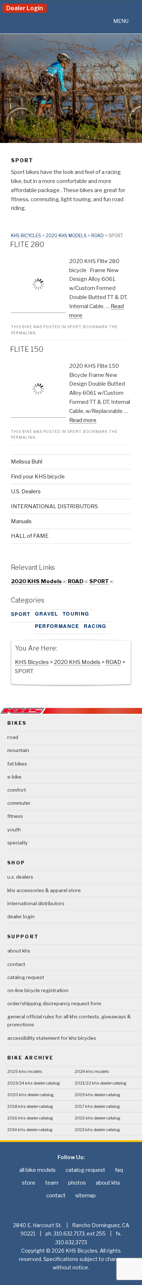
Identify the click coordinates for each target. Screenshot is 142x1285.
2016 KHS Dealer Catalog (30, 1118)
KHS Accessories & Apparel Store (44, 890)
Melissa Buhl (26, 461)
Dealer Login (24, 8)
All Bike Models (37, 1170)
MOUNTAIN (18, 750)
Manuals (21, 521)
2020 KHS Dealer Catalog (30, 1094)
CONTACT (16, 964)
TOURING (76, 613)
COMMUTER (19, 803)
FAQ (119, 1170)
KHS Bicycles (26, 235)
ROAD (97, 235)
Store (28, 1182)
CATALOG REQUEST (25, 977)
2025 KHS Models (24, 1071)
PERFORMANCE (57, 625)
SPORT (74, 327)
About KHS (18, 951)
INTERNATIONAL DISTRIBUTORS (54, 506)
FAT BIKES (17, 764)
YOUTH (14, 829)
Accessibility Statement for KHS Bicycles (51, 1038)
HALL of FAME (30, 536)
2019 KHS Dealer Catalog (98, 1094)
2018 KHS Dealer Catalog (30, 1106)
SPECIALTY (17, 843)
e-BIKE (14, 777)
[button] (121, 21)
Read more (82, 420)
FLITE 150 (27, 349)
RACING (95, 625)
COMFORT (16, 790)
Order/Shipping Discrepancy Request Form (54, 1003)
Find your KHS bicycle (38, 476)
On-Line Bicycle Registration (37, 990)
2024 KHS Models (92, 1071)
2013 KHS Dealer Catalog (97, 1129)
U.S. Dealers (26, 491)
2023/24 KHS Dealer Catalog (33, 1083)
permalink (23, 333)
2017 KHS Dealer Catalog (97, 1106)
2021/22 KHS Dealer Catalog (101, 1083)
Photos (77, 1182)
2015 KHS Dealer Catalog (98, 1118)
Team (51, 1182)
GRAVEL (46, 613)
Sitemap (85, 1195)
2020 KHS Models (66, 235)
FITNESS (15, 816)
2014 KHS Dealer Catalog (30, 1129)
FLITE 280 (27, 244)
